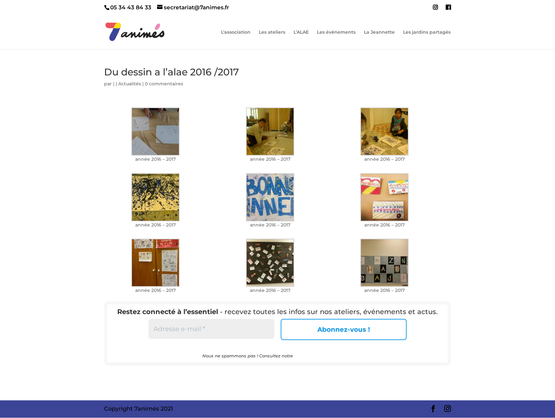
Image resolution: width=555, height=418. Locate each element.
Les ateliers (272, 32)
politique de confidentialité (323, 355)
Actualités (129, 84)
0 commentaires (164, 84)
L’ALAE (301, 32)
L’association (236, 32)
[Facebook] (448, 9)
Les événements (336, 32)
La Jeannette (379, 32)
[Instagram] (435, 9)
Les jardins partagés (427, 32)
